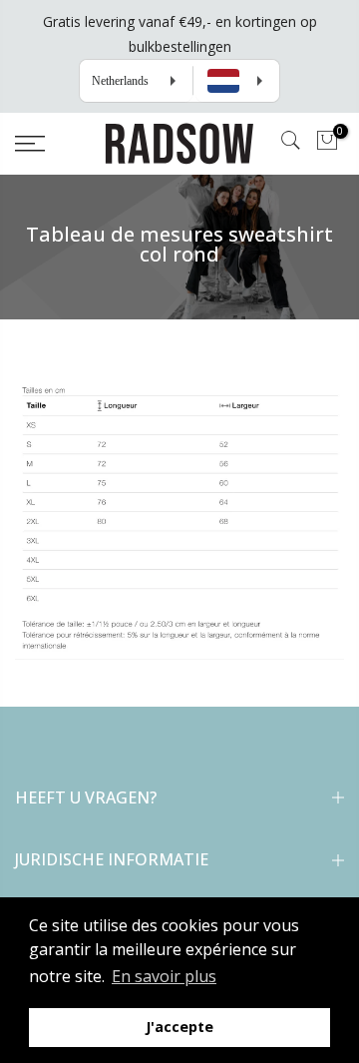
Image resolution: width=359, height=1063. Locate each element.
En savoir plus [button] (164, 976)
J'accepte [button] (179, 1026)
